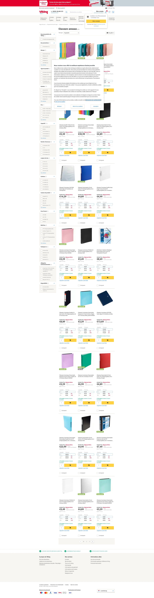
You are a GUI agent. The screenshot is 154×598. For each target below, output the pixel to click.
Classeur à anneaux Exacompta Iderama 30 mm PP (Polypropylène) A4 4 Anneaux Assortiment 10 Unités (86, 126)
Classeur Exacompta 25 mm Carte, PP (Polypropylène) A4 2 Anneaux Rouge (104, 376)
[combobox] (78, 12)
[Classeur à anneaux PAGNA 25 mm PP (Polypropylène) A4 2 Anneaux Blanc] (67, 486)
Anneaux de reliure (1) (47, 72)
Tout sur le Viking (69, 563)
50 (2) (44, 129)
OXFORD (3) (45, 62)
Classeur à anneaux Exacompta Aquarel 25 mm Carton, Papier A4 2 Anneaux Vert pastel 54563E (105, 501)
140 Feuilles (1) (46, 133)
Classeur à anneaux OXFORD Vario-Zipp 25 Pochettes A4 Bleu (105, 313)
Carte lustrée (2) (46, 241)
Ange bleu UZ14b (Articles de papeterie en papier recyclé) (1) (48, 270)
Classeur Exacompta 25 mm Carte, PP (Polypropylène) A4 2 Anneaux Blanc (85, 501)
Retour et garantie (69, 571)
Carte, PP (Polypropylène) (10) (48, 234)
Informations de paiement (71, 567)
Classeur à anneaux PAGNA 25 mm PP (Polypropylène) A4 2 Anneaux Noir (85, 251)
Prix (42, 105)
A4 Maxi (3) (45, 219)
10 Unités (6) (45, 186)
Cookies (67, 584)
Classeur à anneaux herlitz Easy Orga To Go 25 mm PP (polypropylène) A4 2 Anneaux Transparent (104, 189)
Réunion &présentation (73, 18)
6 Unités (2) (45, 184)
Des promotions (45, 43)
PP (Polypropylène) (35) (48, 228)
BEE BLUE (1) (46, 92)
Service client (68, 561)
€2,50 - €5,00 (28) (46, 108)
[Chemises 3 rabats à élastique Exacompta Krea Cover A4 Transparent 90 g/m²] (105, 236)
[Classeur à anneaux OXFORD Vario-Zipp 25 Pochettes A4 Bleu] (105, 298)
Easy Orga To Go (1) (47, 96)
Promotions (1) (46, 46)
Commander (68, 565)
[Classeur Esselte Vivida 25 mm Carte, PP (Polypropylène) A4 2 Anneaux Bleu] (67, 111)
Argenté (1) (45, 196)
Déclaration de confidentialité (93, 100)
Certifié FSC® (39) (47, 277)
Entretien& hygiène (51, 19)
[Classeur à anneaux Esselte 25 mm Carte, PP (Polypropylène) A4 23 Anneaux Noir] (67, 298)
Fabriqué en (44, 246)
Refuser (59, 106)
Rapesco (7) (45, 56)
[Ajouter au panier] (108, 90)
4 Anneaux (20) (46, 150)
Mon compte (96, 21)
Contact (67, 559)
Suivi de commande (95, 559)
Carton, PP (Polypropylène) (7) (49, 238)
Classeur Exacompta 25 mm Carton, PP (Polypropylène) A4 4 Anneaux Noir (86, 439)
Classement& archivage (112, 18)
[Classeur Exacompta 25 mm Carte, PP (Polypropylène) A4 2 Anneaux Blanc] (86, 486)
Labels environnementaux (45, 561)
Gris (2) (44, 203)
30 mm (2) (45, 168)
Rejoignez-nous (69, 573)
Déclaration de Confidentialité (56, 584)
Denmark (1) (45, 259)
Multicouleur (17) (46, 205)
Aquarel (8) (45, 90)
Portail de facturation (96, 563)
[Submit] (66, 12)
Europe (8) (45, 255)
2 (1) (44, 147)
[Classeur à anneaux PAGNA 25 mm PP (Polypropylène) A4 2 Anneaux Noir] (86, 236)
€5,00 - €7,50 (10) (46, 110)
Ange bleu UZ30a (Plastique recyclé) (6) (47, 274)
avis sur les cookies (60, 101)
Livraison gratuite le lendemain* (48, 8)
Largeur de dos (45, 158)
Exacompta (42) (46, 53)
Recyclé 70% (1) (46, 279)
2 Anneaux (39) (46, 145)
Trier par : (61, 32)
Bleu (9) (44, 200)
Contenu (44, 176)
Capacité (44, 123)
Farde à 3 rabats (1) (47, 79)
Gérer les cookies (74, 584)
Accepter (95, 106)
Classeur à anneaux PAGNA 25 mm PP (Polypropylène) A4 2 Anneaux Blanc (67, 501)
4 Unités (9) (45, 180)
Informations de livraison (71, 569)
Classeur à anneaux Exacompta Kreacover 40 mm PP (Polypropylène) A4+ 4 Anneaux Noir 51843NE (104, 439)
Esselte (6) (45, 58)
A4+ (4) (44, 217)
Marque (43, 50)
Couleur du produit (46, 192)
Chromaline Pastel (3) (47, 94)
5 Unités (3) (45, 182)
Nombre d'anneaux (46, 141)
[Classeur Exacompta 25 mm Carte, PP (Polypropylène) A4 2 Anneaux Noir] (105, 111)
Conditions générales (43, 584)
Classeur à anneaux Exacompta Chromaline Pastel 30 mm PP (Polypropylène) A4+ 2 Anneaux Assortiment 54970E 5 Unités (67, 439)
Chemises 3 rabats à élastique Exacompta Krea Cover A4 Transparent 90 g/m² (104, 251)
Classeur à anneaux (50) (48, 76)
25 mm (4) (45, 166)
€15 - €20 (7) (45, 117)
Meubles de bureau (65, 19)
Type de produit (45, 68)
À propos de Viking (44, 557)
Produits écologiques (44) (48, 39)
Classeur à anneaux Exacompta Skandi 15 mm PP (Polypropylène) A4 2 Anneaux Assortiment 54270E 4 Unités (105, 66)
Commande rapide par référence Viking (100, 561)
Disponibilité (45, 283)
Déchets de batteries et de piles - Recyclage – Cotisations (50, 564)
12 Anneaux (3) (46, 152)
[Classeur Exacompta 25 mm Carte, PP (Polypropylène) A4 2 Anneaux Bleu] (86, 173)
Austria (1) (45, 257)
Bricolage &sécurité (58, 19)
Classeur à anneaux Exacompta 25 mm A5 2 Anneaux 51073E (86, 375)
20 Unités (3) (45, 189)
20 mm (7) (45, 163)
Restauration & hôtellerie (43, 18)
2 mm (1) (45, 161)
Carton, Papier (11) (47, 231)
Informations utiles (96, 557)
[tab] (51, 561)
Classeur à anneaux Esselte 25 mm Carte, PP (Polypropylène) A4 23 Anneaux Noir (67, 314)
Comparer (101, 97)
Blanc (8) (45, 198)
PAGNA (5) (45, 60)
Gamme (44, 86)
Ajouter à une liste (64, 155)
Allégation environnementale (46, 263)
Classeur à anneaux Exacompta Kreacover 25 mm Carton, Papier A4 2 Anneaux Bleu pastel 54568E (86, 314)
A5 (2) (44, 221)
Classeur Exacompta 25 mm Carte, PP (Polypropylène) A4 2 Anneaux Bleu (85, 189)
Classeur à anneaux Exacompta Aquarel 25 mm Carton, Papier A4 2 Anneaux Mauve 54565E (67, 376)
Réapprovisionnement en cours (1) (48, 290)
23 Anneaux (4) (46, 154)
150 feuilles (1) (46, 136)
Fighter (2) (45, 99)
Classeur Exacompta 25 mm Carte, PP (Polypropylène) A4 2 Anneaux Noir (104, 126)
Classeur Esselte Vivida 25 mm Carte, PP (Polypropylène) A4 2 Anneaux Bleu (67, 126)
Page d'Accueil (42, 24)
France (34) (45, 250)
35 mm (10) (45, 170)
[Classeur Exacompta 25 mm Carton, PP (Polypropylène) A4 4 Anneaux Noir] (86, 423)
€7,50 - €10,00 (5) (46, 113)
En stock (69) (46, 287)
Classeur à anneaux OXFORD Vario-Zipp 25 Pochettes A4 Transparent (66, 189)
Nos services (68, 557)
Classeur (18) (46, 74)
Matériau (44, 225)
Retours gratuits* (61, 8)
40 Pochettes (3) (46, 127)
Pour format (44, 211)
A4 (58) (44, 214)
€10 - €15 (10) (46, 115)
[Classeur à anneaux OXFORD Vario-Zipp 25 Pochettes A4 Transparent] (67, 173)
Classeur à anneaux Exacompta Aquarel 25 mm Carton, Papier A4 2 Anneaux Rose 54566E (67, 251)
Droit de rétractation (44, 559)
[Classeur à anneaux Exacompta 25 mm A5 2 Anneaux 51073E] (86, 361)
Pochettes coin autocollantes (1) (46, 82)
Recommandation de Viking (46, 35)
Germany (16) (46, 252)
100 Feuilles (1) (46, 131)
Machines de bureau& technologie (81, 19)
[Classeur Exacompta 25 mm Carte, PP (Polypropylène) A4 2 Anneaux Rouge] (105, 361)
